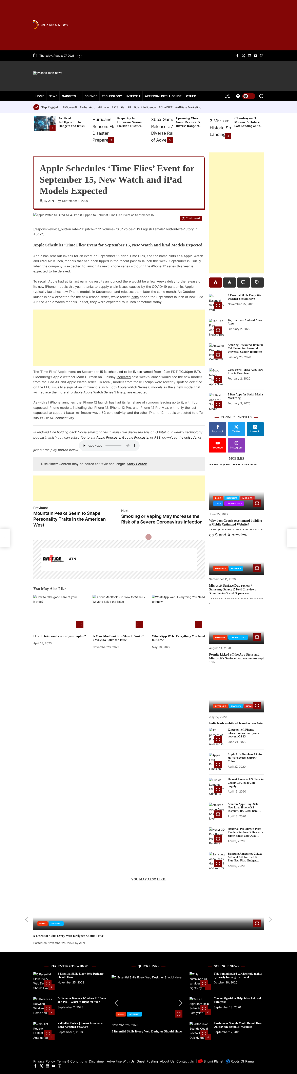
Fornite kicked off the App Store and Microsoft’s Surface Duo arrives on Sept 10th (236, 658)
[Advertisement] (119, 338)
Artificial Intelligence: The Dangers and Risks (71, 122)
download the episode (179, 437)
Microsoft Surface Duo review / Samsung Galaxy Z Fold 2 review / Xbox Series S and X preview (232, 589)
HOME (40, 96)
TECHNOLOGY (112, 96)
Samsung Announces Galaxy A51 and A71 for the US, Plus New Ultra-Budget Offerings (245, 858)
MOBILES (247, 498)
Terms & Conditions (72, 1061)
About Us (167, 1061)
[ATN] (53, 559)
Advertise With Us (121, 1061)
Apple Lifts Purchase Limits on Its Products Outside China (245, 758)
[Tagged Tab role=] (257, 282)
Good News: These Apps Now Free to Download (245, 371)
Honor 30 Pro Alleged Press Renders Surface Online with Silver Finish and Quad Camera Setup (245, 833)
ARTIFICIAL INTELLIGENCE (163, 96)
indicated (124, 377)
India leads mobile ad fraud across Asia (236, 723)
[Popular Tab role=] (215, 282)
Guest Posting (147, 1061)
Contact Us (185, 1061)
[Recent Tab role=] (229, 282)
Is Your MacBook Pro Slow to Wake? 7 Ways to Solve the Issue (118, 638)
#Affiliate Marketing (188, 107)
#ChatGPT (166, 107)
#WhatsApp (88, 107)
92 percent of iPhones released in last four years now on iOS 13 (243, 733)
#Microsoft (70, 107)
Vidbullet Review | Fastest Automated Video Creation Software (80, 1025)
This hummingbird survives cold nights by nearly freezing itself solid (238, 975)
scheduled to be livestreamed (130, 372)
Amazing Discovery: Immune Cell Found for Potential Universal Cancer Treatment (245, 348)
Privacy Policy (44, 1061)
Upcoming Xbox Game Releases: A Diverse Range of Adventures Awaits (189, 124)
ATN (51, 200)
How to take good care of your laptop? (59, 636)
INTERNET (133, 96)
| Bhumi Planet (209, 1061)
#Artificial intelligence (142, 107)
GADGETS (69, 96)
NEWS (53, 96)
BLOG (218, 498)
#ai (123, 107)
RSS (157, 437)
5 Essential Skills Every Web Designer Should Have (245, 297)
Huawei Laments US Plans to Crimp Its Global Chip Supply (245, 783)
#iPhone (104, 107)
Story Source (137, 464)
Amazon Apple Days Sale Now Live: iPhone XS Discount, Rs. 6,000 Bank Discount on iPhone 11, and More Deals (244, 811)
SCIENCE (91, 96)
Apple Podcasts (108, 437)
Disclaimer (97, 1061)
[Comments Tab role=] (243, 282)
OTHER (191, 96)
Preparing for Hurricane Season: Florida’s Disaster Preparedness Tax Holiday (130, 126)
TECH (218, 503)
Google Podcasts (135, 437)
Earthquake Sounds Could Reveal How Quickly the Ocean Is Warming (238, 1025)
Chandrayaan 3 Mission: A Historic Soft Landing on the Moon (248, 124)
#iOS (115, 107)
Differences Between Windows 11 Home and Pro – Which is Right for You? (82, 1000)
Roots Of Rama (242, 1061)
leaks (135, 297)
